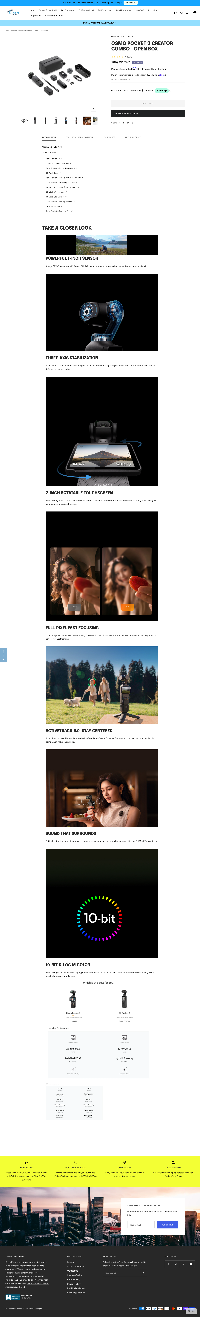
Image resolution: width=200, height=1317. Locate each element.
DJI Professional (86, 10)
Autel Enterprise (123, 10)
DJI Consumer (67, 10)
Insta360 (140, 10)
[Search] (181, 13)
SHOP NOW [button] (131, 3)
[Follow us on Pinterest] (183, 1264)
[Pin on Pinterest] (123, 123)
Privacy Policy (74, 1284)
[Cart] (193, 13)
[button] (100, 23)
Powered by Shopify (34, 1308)
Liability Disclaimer (76, 1288)
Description (49, 137)
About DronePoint (76, 1266)
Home (31, 10)
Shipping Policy (74, 1275)
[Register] (143, 1273)
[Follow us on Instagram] (176, 1264)
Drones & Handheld (48, 10)
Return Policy (133, 137)
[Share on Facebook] (120, 123)
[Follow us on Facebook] (168, 1264)
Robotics (152, 10)
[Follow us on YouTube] (191, 1264)
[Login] (187, 13)
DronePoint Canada (122, 36)
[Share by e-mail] (132, 123)
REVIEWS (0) (109, 137)
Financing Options (54, 15)
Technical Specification (79, 137)
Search (70, 1262)
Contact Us (72, 1271)
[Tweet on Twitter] (128, 123)
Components (35, 15)
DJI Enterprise (104, 10)
